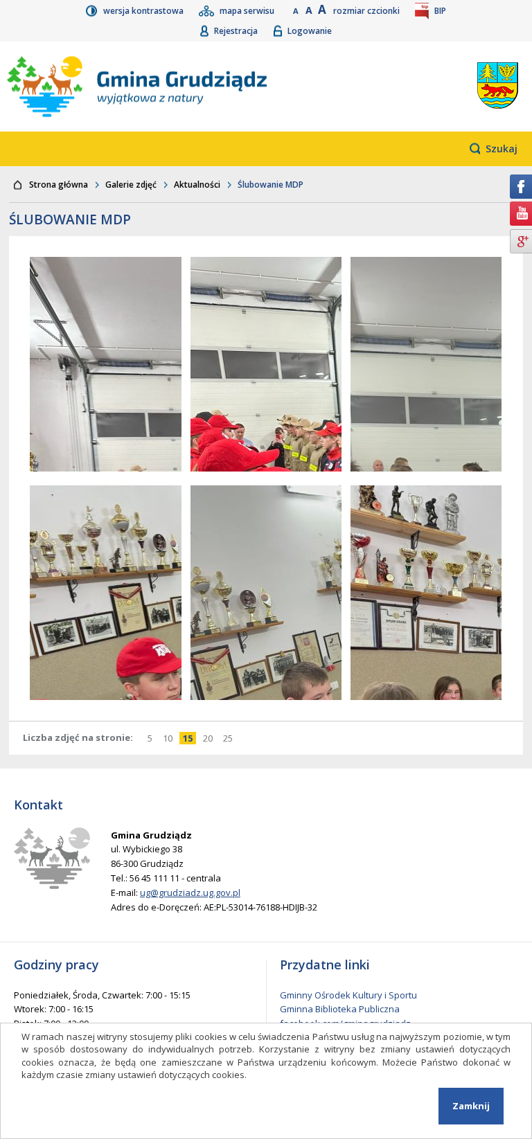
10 (169, 738)
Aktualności (197, 184)
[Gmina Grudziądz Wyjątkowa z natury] (183, 87)
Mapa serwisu (248, 11)
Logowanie (309, 31)
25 (229, 738)
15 (189, 738)
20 (209, 738)
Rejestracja (237, 31)
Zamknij (471, 1106)
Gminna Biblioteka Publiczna (340, 1009)
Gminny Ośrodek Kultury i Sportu (348, 995)
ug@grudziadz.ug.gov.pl (190, 892)
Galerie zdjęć (131, 184)
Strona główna (58, 184)
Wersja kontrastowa (144, 11)
